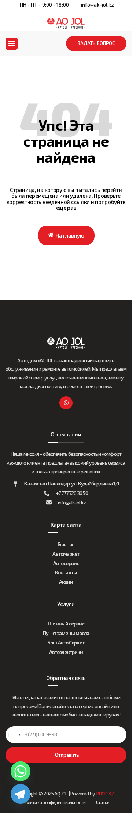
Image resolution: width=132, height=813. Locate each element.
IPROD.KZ (105, 793)
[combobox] (14, 735)
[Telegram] (20, 794)
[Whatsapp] (66, 402)
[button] (12, 44)
